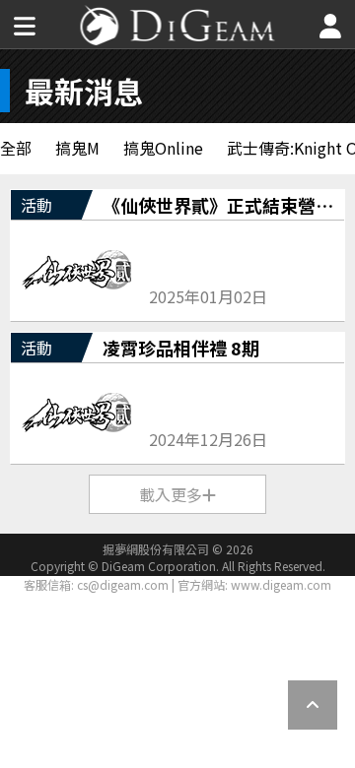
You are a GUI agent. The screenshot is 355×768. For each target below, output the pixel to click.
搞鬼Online (163, 148)
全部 (16, 148)
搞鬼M (77, 148)
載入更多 (170, 494)
